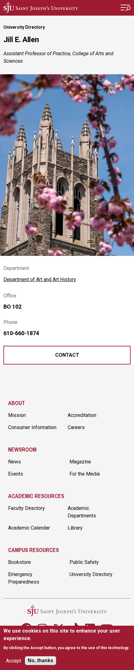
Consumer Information (32, 427)
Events (15, 474)
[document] (67, 639)
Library (75, 528)
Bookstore (19, 562)
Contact (67, 355)
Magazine (80, 462)
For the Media (84, 474)
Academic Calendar (29, 528)
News (14, 462)
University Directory (24, 27)
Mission (17, 415)
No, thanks (40, 660)
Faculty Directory (26, 508)
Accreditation (82, 415)
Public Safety (84, 562)
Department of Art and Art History (39, 279)
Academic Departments (82, 512)
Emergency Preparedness (23, 578)
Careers (76, 427)
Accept (13, 661)
